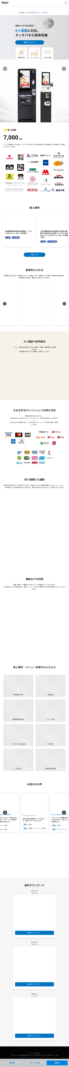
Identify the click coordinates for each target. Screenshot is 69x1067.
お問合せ (57, 1063)
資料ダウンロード (29, 42)
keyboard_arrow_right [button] (64, 68)
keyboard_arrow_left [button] (5, 68)
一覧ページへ (34, 255)
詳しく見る (34, 863)
